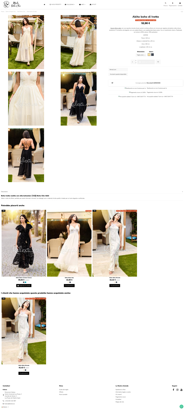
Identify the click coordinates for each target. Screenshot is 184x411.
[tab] (92, 191)
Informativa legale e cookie (123, 392)
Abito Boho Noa (69, 278)
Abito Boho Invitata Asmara (24, 278)
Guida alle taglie (63, 389)
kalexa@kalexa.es (10, 404)
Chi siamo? (119, 394)
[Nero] (23, 282)
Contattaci (118, 399)
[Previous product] (181, 11)
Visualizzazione (69, 285)
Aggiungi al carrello (147, 62)
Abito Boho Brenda (114, 278)
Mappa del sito (120, 402)
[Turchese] (25, 282)
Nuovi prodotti (63, 394)
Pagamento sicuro (121, 397)
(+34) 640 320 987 (10, 401)
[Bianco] (22, 282)
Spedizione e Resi (120, 389)
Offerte (61, 392)
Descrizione (4, 191)
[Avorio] (68, 282)
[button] (70, 5)
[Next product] (182, 11)
